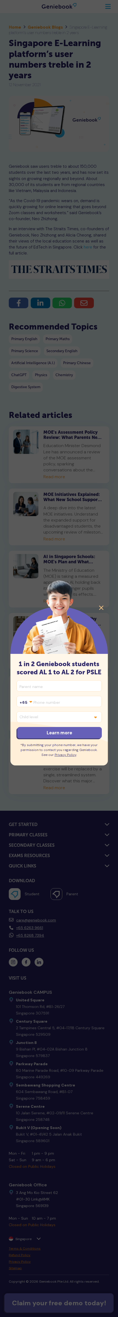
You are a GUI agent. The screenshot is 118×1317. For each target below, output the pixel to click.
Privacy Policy (65, 755)
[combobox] (25, 702)
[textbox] (25, 702)
